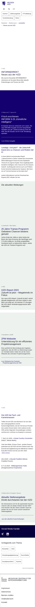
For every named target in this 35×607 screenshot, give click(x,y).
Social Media (25, 555)
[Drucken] (16, 86)
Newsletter (5, 549)
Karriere (18, 561)
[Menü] (4, 9)
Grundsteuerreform (7, 561)
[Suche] (9, 9)
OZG (12, 549)
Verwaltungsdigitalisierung (10, 555)
